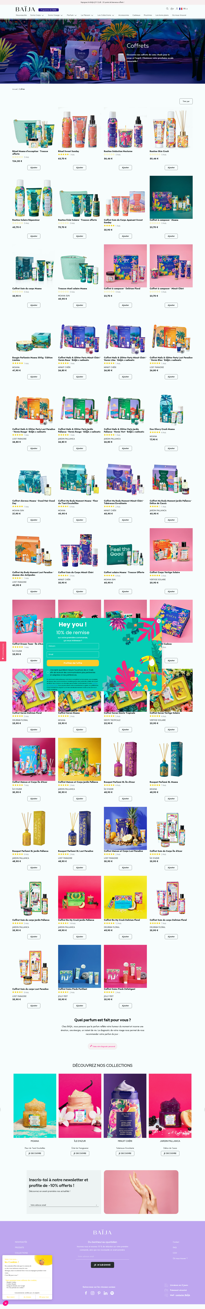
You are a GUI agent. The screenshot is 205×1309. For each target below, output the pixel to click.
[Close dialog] (159, 621)
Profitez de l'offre (73, 663)
